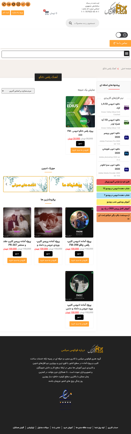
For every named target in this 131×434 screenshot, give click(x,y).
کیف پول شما (99, 427)
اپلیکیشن (30, 427)
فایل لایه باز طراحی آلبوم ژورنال (117, 182)
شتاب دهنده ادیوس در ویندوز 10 (116, 188)
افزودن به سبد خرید (80, 150)
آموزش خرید (68, 427)
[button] (126, 53)
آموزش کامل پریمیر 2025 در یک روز (115, 208)
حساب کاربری (113, 427)
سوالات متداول (43, 427)
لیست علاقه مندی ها (83, 427)
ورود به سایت (17, 12)
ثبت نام (6, 12)
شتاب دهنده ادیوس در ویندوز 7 (116, 195)
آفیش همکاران (18, 427)
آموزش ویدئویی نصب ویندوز (118, 202)
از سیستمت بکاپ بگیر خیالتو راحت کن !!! (113, 217)
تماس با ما (56, 427)
